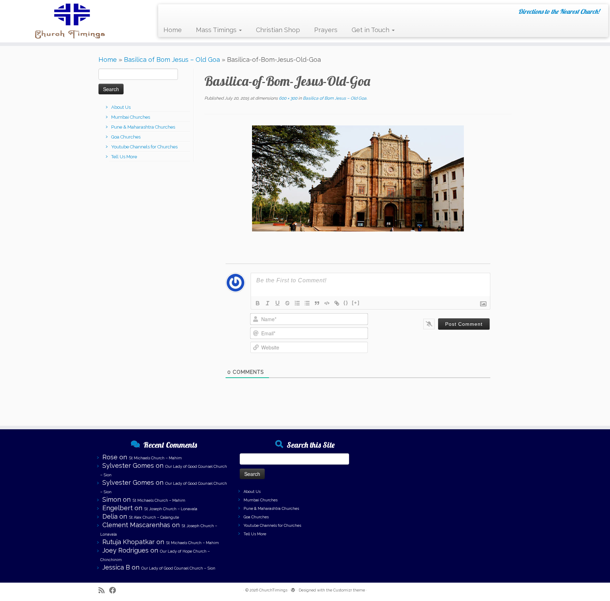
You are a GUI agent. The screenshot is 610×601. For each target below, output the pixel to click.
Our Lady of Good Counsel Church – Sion (178, 568)
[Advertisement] (446, 485)
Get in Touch (371, 30)
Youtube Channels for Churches (144, 146)
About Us (121, 107)
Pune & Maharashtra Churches (143, 127)
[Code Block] (327, 303)
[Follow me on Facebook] (115, 590)
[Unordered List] (307, 303)
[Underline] (277, 303)
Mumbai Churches (130, 117)
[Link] (337, 303)
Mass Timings (217, 30)
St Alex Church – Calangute (154, 517)
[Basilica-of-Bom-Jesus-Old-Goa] (358, 177)
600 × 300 (287, 98)
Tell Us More (124, 156)
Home (172, 30)
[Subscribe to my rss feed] (103, 590)
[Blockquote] (317, 303)
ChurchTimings (273, 590)
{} (345, 302)
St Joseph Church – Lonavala (170, 509)
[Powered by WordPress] (293, 589)
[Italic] (268, 303)
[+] (356, 302)
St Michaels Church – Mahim (155, 458)
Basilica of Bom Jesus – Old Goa (172, 59)
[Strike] (287, 303)
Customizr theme (349, 590)
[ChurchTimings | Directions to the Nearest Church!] (70, 21)
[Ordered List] (297, 303)
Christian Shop (278, 30)
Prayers (325, 30)
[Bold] (258, 303)
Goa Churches (125, 137)
